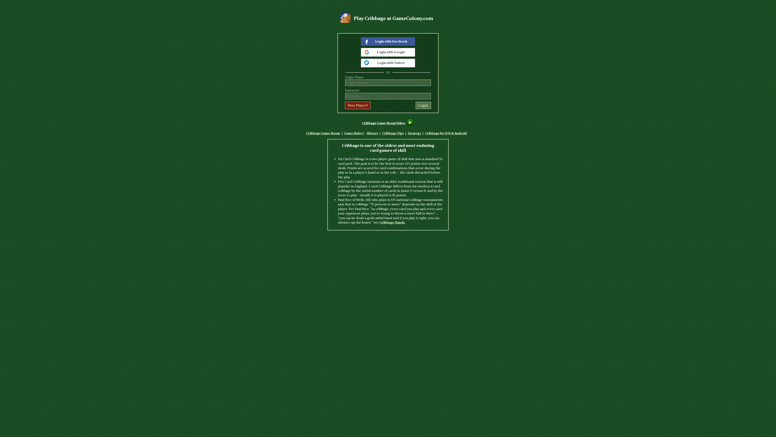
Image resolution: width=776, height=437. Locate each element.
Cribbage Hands (392, 222)
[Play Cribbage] (345, 22)
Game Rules (353, 133)
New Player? (358, 105)
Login (423, 105)
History (372, 133)
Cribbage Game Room (323, 133)
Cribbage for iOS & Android (446, 133)
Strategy (414, 133)
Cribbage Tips (393, 133)
